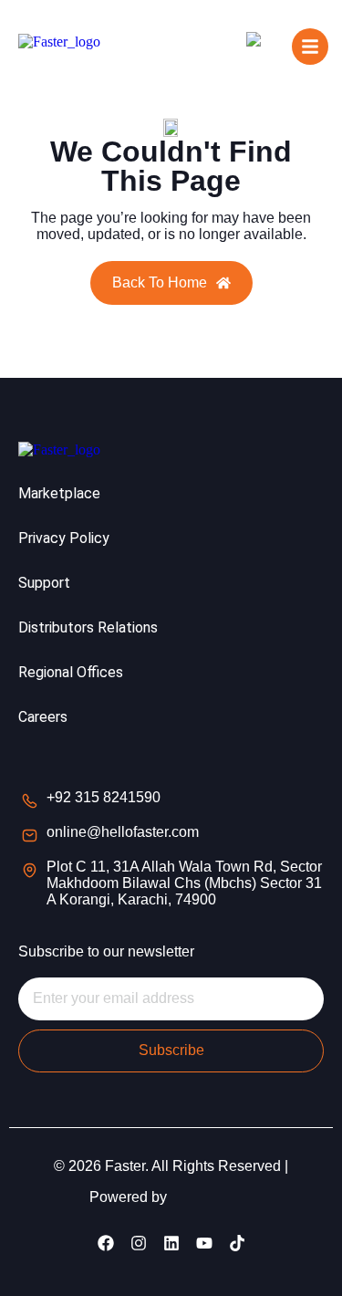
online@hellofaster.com (123, 832)
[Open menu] (310, 46)
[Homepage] (59, 45)
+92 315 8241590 (104, 797)
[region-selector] (260, 45)
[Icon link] (105, 1243)
